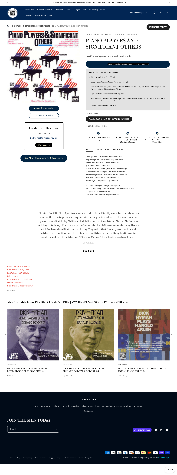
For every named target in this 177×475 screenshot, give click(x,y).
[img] (88, 251)
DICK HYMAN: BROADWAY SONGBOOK (139, 368)
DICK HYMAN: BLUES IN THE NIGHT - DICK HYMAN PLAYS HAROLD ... (87, 370)
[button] (64, 10)
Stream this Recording (44, 108)
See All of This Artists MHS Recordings (44, 158)
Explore (10, 376)
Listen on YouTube (44, 116)
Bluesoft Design (163, 458)
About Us (138, 406)
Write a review (44, 145)
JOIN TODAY (46, 406)
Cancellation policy (86, 458)
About (89, 149)
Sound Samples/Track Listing (112, 149)
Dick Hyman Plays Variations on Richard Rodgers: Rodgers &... (28, 370)
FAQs (36, 406)
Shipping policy (54, 458)
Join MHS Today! (158, 27)
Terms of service (40, 458)
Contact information (70, 458)
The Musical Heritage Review (66, 406)
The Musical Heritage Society (139, 458)
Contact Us (88, 411)
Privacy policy (27, 458)
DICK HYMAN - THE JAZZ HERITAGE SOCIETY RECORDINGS (33, 26)
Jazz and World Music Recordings (116, 406)
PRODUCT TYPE (92, 114)
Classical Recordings (91, 406)
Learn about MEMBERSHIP (103, 106)
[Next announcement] (169, 3)
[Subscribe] (56, 429)
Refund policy (15, 458)
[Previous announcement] (7, 3)
